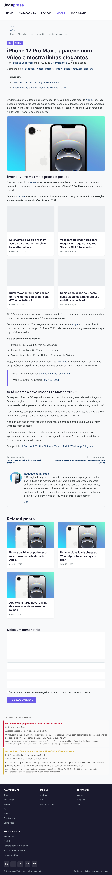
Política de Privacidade (14, 850)
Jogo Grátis (78, 13)
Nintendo (8, 804)
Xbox (6, 795)
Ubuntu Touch (47, 804)
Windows (81, 799)
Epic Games (9, 818)
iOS (41, 799)
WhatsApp (76, 68)
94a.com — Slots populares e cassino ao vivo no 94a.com (33, 723)
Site (26, 501)
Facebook (29, 68)
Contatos (8, 841)
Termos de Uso (11, 855)
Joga (14, 4)
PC (5, 809)
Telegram (88, 68)
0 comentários (59, 62)
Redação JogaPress (22, 62)
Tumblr (58, 68)
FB (6, 864)
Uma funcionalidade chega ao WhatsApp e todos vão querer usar (79, 556)
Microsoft (81, 795)
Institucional (9, 836)
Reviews (46, 13)
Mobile (61, 13)
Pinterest (49, 68)
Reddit (66, 68)
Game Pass (9, 822)
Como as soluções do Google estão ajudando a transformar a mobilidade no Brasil (79, 296)
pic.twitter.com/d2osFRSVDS (54, 373)
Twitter (39, 68)
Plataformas (27, 13)
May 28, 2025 (52, 379)
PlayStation (9, 799)
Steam (7, 813)
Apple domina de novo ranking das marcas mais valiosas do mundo (28, 606)
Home (9, 13)
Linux (79, 804)
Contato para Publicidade (16, 845)
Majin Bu (62, 361)
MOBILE (18, 43)
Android (44, 795)
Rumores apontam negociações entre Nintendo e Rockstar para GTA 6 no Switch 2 (29, 296)
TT (34, 864)
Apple (89, 99)
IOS (11, 30)
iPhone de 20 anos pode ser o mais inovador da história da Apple (28, 556)
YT (27, 864)
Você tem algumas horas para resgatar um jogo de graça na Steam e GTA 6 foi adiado (78, 243)
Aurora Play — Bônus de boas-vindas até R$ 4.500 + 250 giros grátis (39, 751)
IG (20, 864)
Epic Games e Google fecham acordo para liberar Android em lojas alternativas (28, 243)
